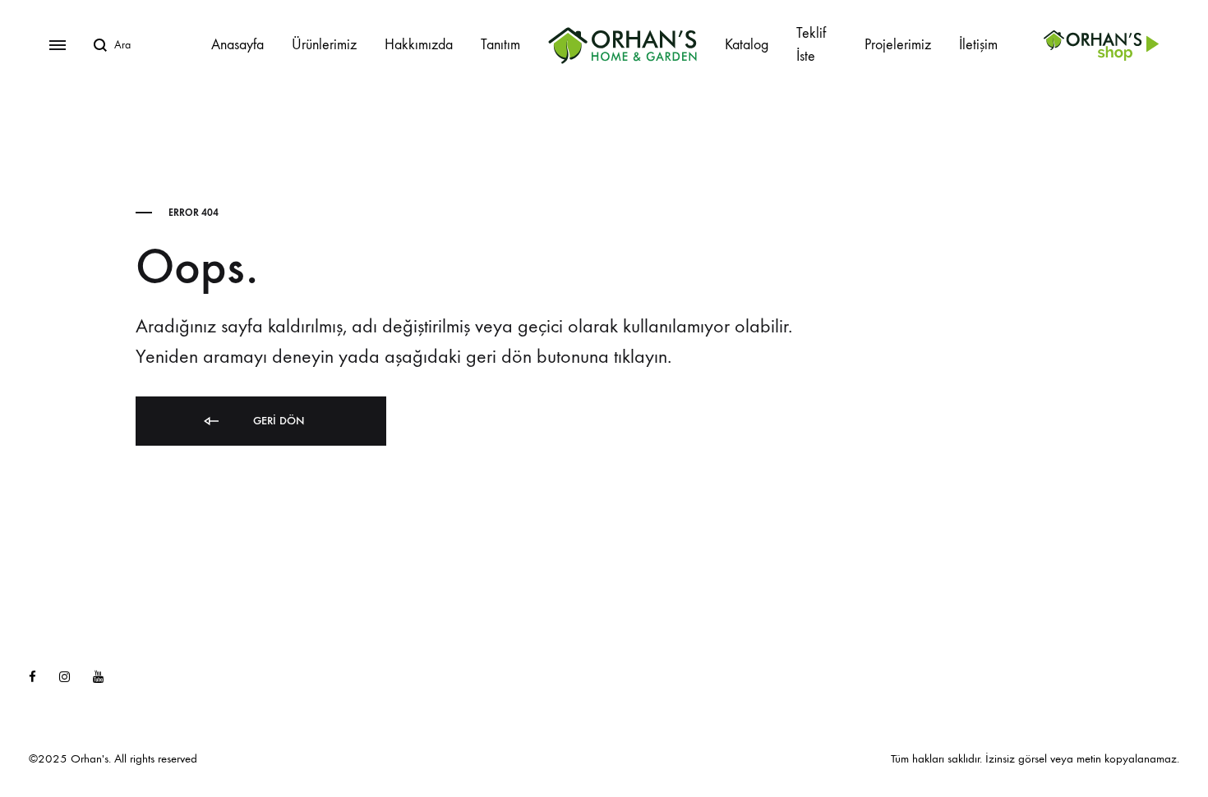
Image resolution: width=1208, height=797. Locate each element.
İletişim (978, 44)
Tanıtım (500, 44)
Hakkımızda (419, 44)
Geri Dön (277, 421)
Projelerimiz (898, 44)
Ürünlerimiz (324, 44)
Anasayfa (237, 44)
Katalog (746, 44)
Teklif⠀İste (816, 45)
